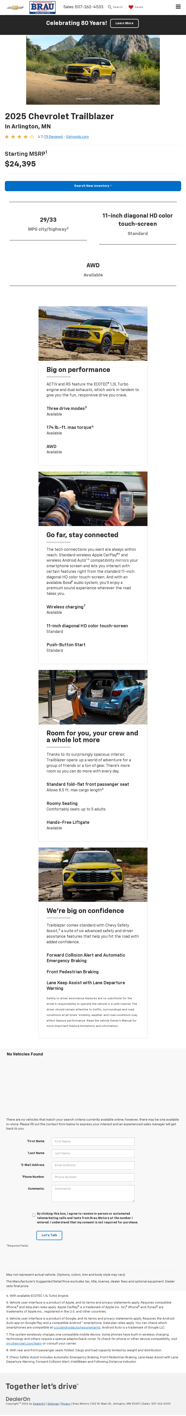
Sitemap (53, 1403)
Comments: (36, 1189)
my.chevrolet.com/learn (24, 1343)
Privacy (65, 1403)
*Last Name (35, 1153)
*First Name (35, 1141)
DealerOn (39, 1403)
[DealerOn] (18, 1399)
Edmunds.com (77, 137)
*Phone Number (33, 1177)
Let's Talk (49, 1235)
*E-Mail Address (32, 1165)
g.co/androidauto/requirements (77, 1327)
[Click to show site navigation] (178, 7)
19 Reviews (53, 137)
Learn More (124, 23)
